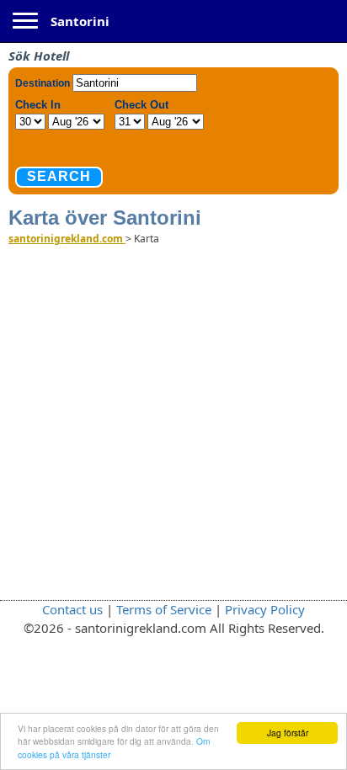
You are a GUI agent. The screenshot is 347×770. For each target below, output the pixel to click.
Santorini (80, 21)
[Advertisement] (173, 421)
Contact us (72, 609)
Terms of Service (163, 609)
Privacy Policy (265, 609)
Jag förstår (287, 732)
